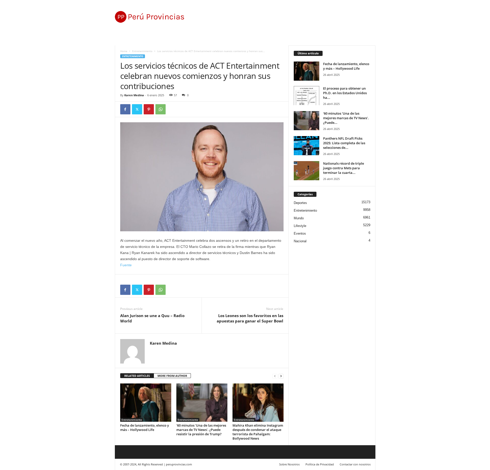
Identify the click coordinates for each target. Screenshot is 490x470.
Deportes (300, 203)
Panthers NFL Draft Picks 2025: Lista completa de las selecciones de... (344, 143)
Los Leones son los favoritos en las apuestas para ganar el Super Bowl (250, 318)
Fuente (126, 265)
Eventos (300, 233)
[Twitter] (137, 109)
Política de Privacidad (319, 464)
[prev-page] (274, 376)
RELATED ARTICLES (137, 376)
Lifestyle (300, 226)
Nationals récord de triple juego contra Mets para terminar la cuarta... (343, 168)
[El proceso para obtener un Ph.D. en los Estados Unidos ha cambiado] (306, 95)
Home (123, 51)
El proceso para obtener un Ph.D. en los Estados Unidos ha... (345, 93)
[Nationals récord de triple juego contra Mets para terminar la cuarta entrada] (306, 170)
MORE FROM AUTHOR (172, 376)
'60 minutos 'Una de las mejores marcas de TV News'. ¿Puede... (346, 118)
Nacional (300, 241)
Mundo (299, 218)
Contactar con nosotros (355, 464)
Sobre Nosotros (289, 464)
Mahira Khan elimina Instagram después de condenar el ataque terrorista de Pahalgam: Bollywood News (257, 432)
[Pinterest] (149, 109)
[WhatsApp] (160, 109)
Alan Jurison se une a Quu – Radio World (152, 318)
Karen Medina (134, 95)
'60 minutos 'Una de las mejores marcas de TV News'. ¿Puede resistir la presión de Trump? (201, 429)
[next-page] (281, 376)
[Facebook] (125, 109)
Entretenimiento (142, 51)
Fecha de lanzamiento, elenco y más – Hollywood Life (144, 427)
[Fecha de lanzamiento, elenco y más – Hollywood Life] (145, 402)
